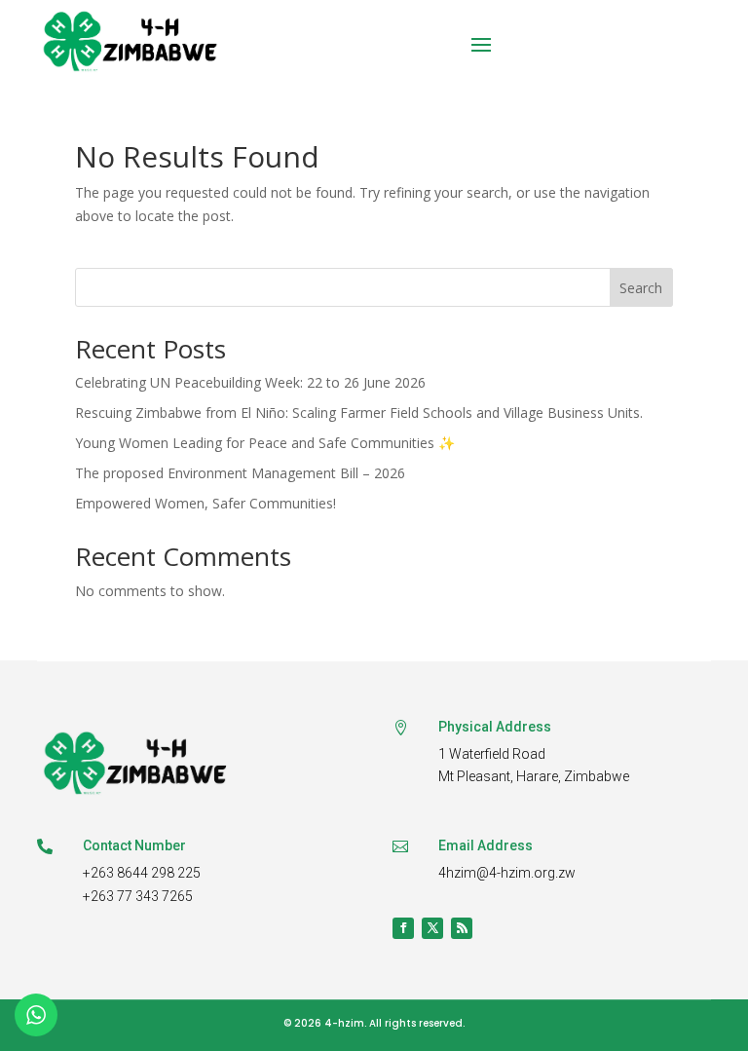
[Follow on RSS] (461, 928)
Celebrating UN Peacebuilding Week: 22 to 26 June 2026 (250, 382)
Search (640, 288)
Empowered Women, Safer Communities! (205, 503)
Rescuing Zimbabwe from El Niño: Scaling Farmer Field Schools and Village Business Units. (359, 412)
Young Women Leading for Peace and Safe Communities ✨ (265, 442)
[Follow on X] (432, 928)
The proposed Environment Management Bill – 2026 (240, 473)
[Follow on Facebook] (403, 928)
